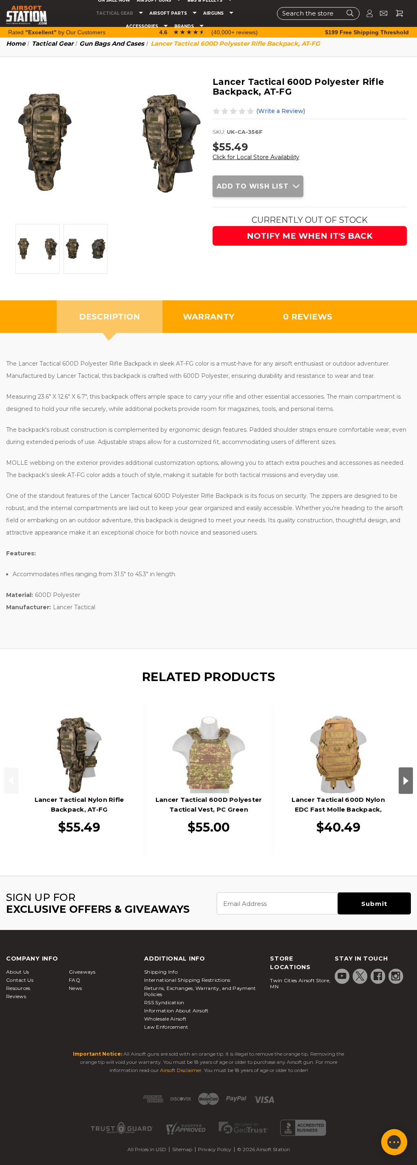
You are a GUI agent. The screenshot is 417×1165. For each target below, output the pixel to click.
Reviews (16, 996)
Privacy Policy (214, 1149)
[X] (360, 976)
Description (109, 317)
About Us (17, 972)
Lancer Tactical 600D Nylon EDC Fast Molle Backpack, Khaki (338, 809)
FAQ (74, 980)
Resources (18, 988)
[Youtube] (342, 976)
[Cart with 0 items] (396, 13)
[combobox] (318, 13)
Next (406, 780)
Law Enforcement (166, 1027)
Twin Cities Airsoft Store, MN (300, 983)
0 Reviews (307, 317)
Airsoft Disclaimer (181, 1070)
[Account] (366, 13)
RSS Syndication (164, 1002)
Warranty (208, 317)
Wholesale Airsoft (165, 1019)
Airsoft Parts (168, 13)
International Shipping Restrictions (187, 980)
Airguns (214, 13)
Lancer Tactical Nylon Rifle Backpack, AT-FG (79, 804)
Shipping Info (161, 972)
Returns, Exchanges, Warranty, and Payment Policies (200, 991)
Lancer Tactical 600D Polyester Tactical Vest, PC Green (209, 804)
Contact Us (19, 980)
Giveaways (82, 972)
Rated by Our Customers (56, 32)
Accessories (142, 26)
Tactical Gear (115, 13)
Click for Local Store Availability (256, 157)
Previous (11, 780)
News (75, 988)
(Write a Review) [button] (280, 111)
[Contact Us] (380, 13)
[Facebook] (378, 976)
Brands (184, 26)
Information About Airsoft (176, 1010)
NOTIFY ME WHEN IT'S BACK (310, 236)
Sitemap (182, 1149)
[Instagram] (395, 976)
